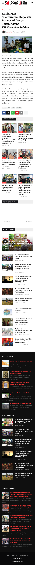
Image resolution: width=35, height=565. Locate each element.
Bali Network (24, 556)
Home (8, 556)
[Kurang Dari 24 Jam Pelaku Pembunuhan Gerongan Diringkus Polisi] (7, 342)
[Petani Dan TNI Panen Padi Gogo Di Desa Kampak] (7, 301)
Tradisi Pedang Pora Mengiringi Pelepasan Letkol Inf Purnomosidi (24, 330)
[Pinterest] (17, 113)
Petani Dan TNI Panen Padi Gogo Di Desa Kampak (23, 299)
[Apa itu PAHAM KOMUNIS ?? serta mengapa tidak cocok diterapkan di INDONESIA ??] (7, 279)
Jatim (10, 10)
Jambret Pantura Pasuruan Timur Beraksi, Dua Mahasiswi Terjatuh (23, 320)
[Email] (21, 113)
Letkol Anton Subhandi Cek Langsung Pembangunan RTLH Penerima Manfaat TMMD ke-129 (8, 139)
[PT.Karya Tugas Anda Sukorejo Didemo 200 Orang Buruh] (7, 257)
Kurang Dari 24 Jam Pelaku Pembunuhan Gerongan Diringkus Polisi (23, 340)
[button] (2, 3)
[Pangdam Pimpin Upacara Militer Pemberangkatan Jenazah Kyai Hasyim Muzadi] (7, 267)
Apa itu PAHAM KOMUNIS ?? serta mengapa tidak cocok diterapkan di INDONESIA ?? (23, 279)
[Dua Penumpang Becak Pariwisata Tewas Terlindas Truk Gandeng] (7, 291)
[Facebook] (4, 113)
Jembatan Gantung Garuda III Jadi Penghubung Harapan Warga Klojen (25, 137)
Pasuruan (18, 107)
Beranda (4, 10)
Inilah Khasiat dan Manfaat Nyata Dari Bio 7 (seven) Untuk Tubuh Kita (24, 421)
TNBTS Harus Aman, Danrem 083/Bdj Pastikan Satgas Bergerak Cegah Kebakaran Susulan (20, 528)
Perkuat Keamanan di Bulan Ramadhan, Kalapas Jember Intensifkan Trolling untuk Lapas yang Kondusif (25, 189)
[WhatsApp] (13, 113)
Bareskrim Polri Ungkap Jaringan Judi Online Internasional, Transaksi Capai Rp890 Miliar (20, 540)
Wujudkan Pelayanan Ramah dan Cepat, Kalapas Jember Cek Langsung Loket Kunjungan (25, 164)
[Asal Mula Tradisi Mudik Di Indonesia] (7, 311)
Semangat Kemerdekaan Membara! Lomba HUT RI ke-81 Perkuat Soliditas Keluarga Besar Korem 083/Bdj (21, 494)
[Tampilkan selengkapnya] (26, 113)
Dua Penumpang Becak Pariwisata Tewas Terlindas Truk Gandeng (23, 290)
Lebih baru (6, 221)
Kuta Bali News (17, 558)
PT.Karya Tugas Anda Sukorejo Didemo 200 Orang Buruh (23, 256)
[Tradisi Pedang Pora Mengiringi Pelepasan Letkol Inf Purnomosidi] (7, 332)
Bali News (15, 556)
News (13, 107)
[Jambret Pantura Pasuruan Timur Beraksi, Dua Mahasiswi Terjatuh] (7, 322)
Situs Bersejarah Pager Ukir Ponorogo (20, 403)
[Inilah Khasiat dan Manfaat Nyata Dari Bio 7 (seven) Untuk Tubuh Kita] (7, 422)
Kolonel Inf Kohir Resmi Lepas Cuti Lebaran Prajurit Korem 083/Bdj (7, 188)
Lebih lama (28, 221)
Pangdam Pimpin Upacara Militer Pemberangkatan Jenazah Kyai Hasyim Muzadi (23, 267)
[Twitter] (8, 113)
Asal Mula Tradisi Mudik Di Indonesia (23, 309)
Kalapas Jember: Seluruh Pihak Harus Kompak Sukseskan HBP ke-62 (8, 163)
